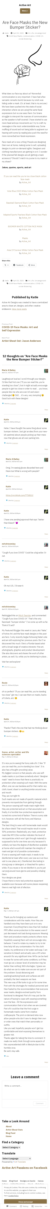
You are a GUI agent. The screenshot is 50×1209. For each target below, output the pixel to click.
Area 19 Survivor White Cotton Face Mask (25, 250)
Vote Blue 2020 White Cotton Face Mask (25, 191)
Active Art (25, 5)
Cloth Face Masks (15, 36)
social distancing (25, 39)
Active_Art (26, 182)
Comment (39, 1103)
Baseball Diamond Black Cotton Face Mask (25, 202)
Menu (26, 11)
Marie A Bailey (9, 370)
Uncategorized (40, 33)
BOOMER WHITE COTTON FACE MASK (25, 226)
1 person (15, 443)
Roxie (4, 682)
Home (9, 1136)
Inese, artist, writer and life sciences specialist (15, 753)
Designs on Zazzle (27, 1181)
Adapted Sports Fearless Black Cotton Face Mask (25, 214)
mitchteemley (9, 543)
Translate (22, 1161)
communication (29, 36)
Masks (25, 238)
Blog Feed (10, 1133)
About (9, 1126)
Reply (46, 410)
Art (29, 33)
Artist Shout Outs (14, 1129)
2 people (13, 403)
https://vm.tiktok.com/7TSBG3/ (19, 495)
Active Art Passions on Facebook (24, 1168)
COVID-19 (39, 36)
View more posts (19, 309)
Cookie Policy (13, 1196)
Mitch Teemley (24, 615)
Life (32, 33)
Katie (7, 33)
